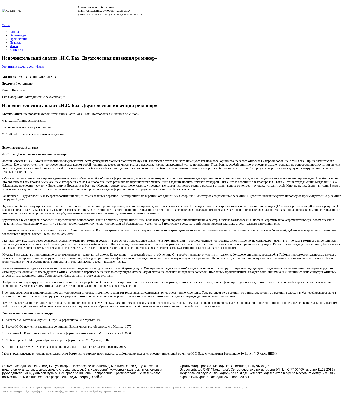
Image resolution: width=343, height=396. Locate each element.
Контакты (16, 49)
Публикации (18, 39)
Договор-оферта (34, 391)
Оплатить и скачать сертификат (23, 66)
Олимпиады (18, 35)
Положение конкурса (12, 391)
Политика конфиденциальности (61, 391)
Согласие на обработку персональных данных (102, 391)
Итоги (14, 46)
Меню (6, 25)
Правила (15, 42)
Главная (15, 31)
